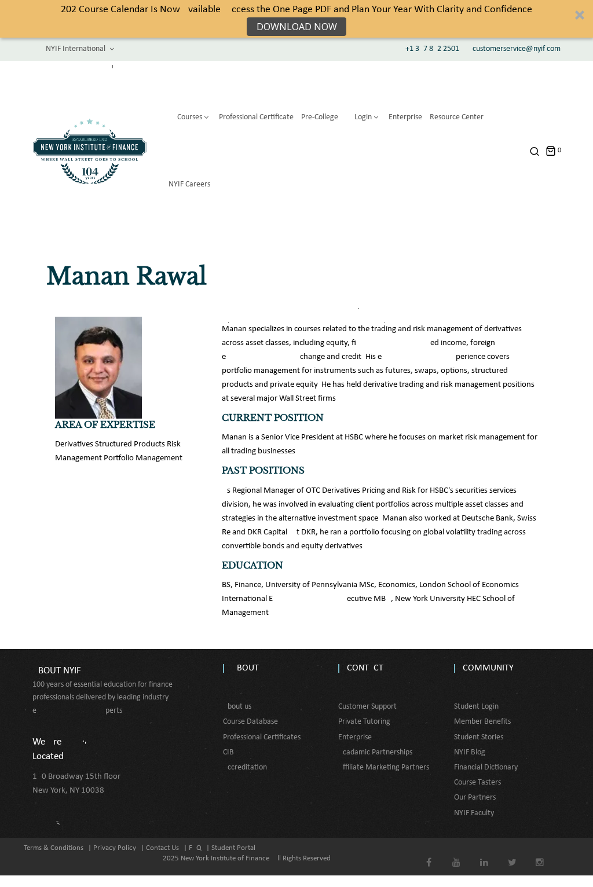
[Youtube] (457, 854)
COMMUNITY (488, 668)
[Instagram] (540, 854)
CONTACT (365, 668)
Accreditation (245, 767)
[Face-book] (429, 854)
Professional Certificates (262, 737)
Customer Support (367, 706)
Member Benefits (482, 721)
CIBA (231, 752)
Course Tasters (477, 782)
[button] (296, 19)
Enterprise (355, 737)
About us (237, 706)
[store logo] (90, 151)
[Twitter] (512, 854)
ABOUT (245, 668)
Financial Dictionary (486, 767)
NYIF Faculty (474, 813)
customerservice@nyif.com (517, 49)
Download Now (297, 26)
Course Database (250, 721)
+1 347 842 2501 (432, 49)
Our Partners (475, 797)
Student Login (476, 706)
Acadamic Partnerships (375, 752)
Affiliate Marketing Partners (383, 767)
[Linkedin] (484, 854)
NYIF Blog (469, 752)
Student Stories (478, 737)
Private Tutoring (364, 721)
